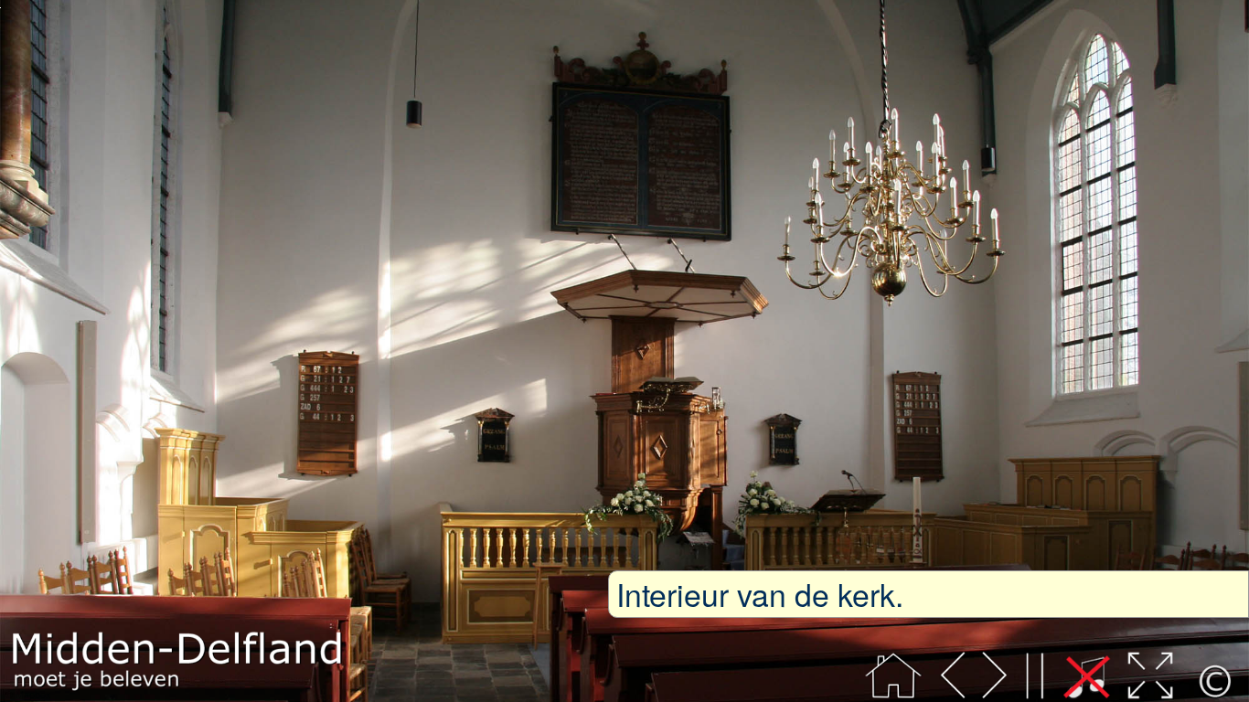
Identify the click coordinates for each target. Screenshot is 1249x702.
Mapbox (33, 693)
